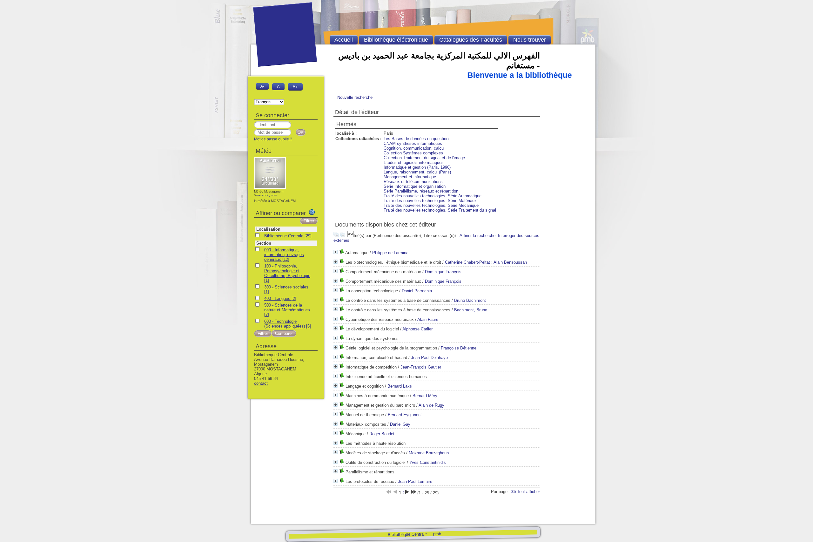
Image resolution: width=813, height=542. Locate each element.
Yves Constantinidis (427, 462)
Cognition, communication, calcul (414, 148)
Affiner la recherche (477, 235)
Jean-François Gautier (420, 367)
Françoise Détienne (458, 348)
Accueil (343, 40)
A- (262, 86)
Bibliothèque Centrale (407, 534)
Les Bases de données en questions (417, 138)
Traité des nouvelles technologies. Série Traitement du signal (440, 210)
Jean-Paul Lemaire (415, 481)
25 (513, 491)
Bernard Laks (399, 386)
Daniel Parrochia (417, 290)
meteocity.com (266, 195)
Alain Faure (427, 319)
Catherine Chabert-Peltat (467, 262)
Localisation (268, 229)
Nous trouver (529, 40)
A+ (295, 86)
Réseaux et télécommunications (413, 181)
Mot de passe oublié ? (273, 139)
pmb (437, 533)
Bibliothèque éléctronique (396, 40)
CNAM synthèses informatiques (413, 143)
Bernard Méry (425, 395)
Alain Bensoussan (510, 262)
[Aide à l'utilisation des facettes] (312, 212)
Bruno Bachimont (470, 300)
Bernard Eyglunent (405, 414)
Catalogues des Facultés (470, 40)
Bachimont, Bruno (470, 310)
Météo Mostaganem (268, 191)
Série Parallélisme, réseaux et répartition (421, 191)
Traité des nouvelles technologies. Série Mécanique (431, 205)
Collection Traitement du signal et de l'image (424, 157)
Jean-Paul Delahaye (429, 357)
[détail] (335, 252)
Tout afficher (528, 491)
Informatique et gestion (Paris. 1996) (417, 167)
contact (261, 383)
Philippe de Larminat (391, 252)
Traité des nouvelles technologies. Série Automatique (432, 195)
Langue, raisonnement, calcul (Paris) (417, 172)
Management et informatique (410, 176)
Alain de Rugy (431, 405)
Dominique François (443, 271)
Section (263, 243)
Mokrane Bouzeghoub (429, 453)
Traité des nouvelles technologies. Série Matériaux (430, 200)
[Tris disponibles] (350, 235)
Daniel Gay (400, 424)
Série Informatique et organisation (415, 186)
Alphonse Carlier (417, 329)
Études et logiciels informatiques (414, 162)
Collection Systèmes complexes (413, 153)
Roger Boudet (381, 433)
